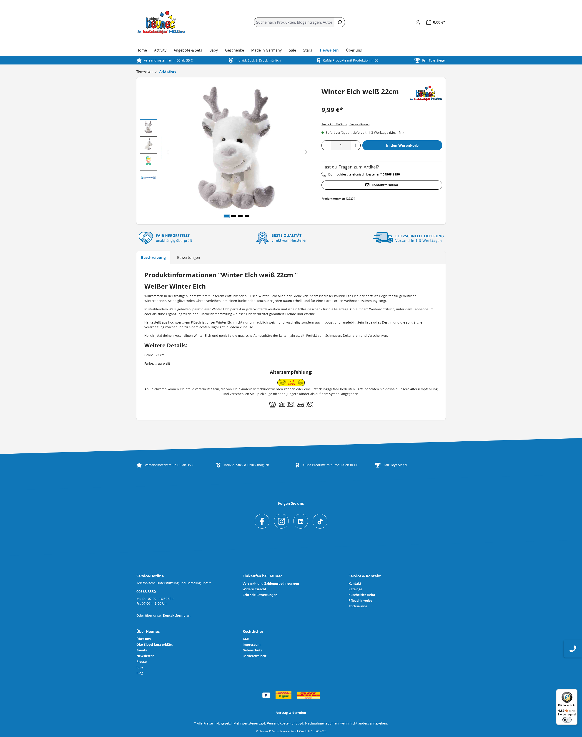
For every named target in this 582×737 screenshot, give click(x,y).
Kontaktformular (385, 185)
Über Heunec (148, 631)
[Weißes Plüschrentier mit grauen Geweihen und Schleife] (237, 147)
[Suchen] (339, 22)
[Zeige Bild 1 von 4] (226, 216)
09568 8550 (146, 591)
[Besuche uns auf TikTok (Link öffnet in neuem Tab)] (320, 521)
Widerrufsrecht (254, 589)
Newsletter (145, 656)
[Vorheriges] (167, 152)
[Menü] (574, 692)
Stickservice (358, 606)
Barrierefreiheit (254, 656)
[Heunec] (426, 93)
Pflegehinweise (360, 600)
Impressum (252, 644)
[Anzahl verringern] (326, 145)
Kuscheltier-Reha (362, 595)
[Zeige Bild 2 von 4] (233, 216)
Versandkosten (279, 723)
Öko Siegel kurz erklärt (154, 644)
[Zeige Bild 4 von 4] (247, 216)
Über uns (143, 639)
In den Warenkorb (402, 145)
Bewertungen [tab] (188, 257)
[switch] (567, 719)
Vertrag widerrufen (291, 712)
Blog (139, 673)
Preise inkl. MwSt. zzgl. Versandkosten (345, 124)
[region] (226, 152)
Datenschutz (252, 650)
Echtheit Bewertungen (260, 595)
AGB (246, 639)
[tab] (153, 257)
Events (141, 650)
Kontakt (355, 583)
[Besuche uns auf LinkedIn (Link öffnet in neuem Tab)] (300, 521)
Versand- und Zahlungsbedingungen (271, 583)
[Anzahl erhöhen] (356, 145)
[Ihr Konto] (417, 22)
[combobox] (294, 22)
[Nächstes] (306, 152)
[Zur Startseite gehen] (161, 22)
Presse (141, 661)
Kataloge (355, 589)
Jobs (139, 667)
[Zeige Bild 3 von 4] (240, 216)
